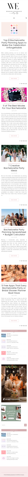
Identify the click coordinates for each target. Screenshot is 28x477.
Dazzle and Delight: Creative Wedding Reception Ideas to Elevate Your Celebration (13, 359)
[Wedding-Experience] (14, 8)
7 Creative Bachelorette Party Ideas (14, 168)
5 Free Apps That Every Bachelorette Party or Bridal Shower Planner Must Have (14, 289)
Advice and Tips (8, 227)
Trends (25, 283)
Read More (14, 78)
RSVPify (18, 474)
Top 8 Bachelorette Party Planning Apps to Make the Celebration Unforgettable (14, 44)
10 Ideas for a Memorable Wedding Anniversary (12, 353)
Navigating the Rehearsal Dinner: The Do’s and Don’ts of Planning (12, 347)
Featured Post (20, 103)
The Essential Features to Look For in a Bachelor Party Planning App (12, 341)
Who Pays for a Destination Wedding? (12, 336)
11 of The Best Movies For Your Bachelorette (14, 107)
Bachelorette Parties (14, 38)
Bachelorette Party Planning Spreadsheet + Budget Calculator (14, 232)
